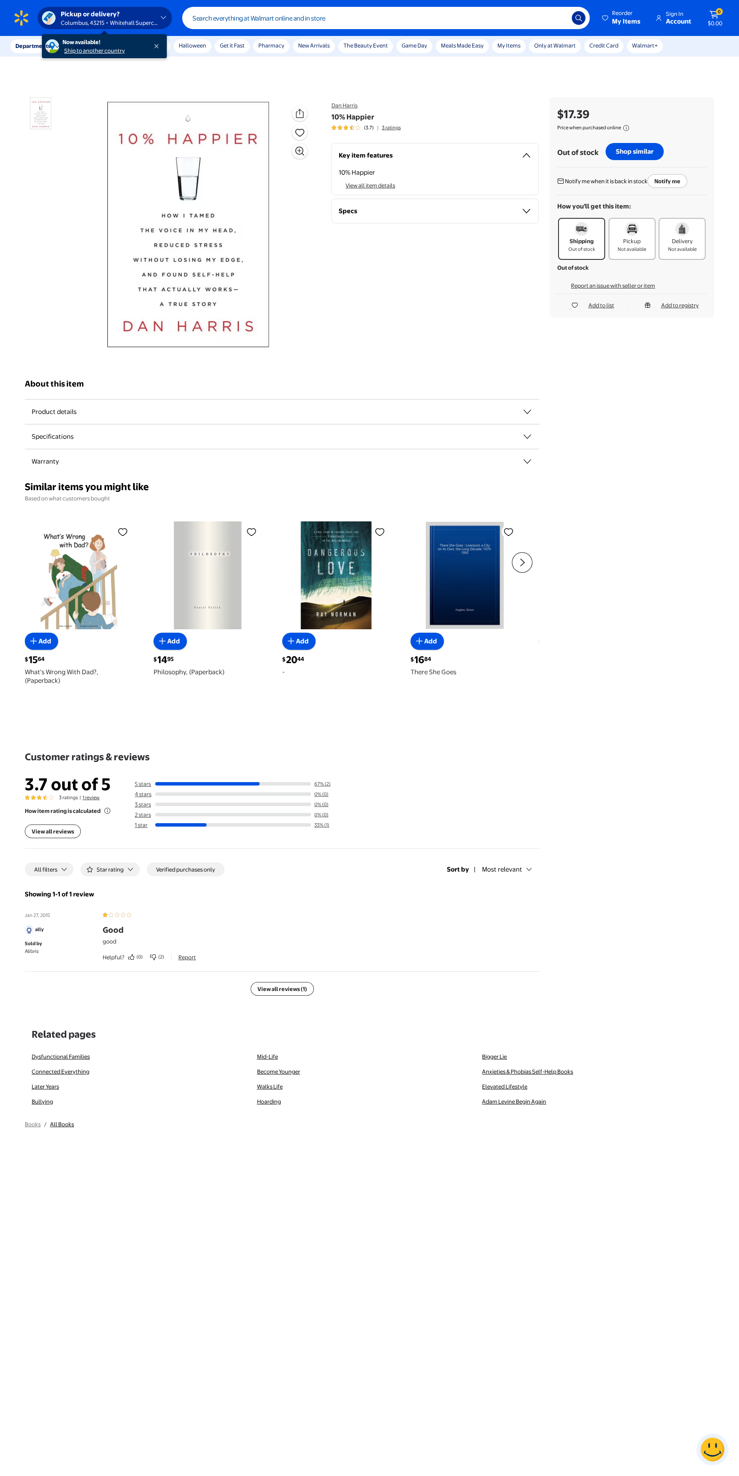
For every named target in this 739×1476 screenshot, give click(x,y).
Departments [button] (32, 45)
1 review (91, 797)
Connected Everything (60, 1071)
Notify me (667, 181)
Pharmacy (271, 45)
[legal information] (626, 128)
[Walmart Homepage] (21, 18)
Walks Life (270, 1086)
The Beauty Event (365, 45)
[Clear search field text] (559, 18)
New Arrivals (314, 45)
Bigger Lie (494, 1056)
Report (187, 957)
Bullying (42, 1101)
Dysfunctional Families (61, 1056)
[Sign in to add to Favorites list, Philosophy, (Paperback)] (251, 532)
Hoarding (269, 1101)
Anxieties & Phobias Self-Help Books (527, 1071)
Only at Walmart (555, 45)
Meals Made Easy (462, 45)
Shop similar (634, 151)
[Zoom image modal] (299, 151)
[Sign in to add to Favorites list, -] (380, 532)
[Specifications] (527, 436)
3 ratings (391, 127)
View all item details (370, 185)
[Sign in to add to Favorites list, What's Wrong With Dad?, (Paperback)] (123, 532)
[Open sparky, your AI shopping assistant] (712, 1449)
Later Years (45, 1086)
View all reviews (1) (282, 988)
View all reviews (53, 831)
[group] (366, 127)
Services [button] (86, 45)
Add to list (601, 305)
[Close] (158, 46)
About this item (54, 384)
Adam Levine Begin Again (514, 1101)
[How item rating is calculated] (107, 810)
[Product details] (527, 412)
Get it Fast (232, 45)
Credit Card (603, 45)
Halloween (192, 45)
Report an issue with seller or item (613, 285)
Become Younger (278, 1071)
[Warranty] (527, 461)
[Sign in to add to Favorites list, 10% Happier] (299, 132)
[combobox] (386, 18)
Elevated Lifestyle (504, 1086)
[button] (622, 18)
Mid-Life (267, 1056)
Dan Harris (344, 105)
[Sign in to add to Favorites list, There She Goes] (508, 532)
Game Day (414, 45)
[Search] (578, 18)
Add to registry (680, 305)
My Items (508, 45)
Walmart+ (645, 45)
